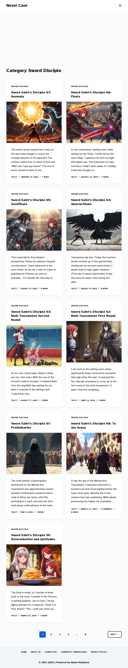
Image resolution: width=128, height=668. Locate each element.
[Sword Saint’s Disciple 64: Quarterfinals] (94, 230)
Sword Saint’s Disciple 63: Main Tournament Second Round (31, 316)
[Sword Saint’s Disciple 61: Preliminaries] (34, 453)
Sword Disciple (19, 86)
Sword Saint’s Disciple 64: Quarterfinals (91, 202)
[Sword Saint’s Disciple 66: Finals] (94, 122)
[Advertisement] (64, 43)
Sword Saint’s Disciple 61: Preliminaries (31, 425)
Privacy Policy (99, 652)
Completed (50, 652)
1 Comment (106, 509)
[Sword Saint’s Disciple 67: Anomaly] (34, 122)
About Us (36, 652)
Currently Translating (74, 652)
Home (24, 652)
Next (113, 634)
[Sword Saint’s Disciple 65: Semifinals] (34, 230)
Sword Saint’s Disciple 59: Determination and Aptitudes (33, 537)
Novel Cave (16, 5)
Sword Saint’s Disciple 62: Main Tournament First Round (93, 314)
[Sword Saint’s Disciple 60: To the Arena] (94, 453)
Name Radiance (80, 662)
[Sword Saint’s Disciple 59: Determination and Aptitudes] (34, 565)
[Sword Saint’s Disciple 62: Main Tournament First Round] (94, 341)
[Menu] (120, 5)
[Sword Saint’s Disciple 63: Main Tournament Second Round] (34, 346)
